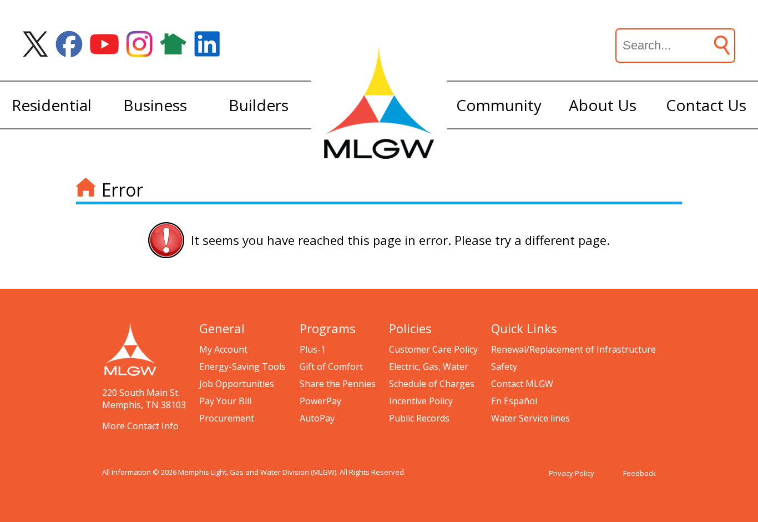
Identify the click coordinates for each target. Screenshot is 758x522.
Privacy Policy (571, 473)
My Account (223, 349)
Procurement (226, 418)
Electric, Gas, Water (428, 366)
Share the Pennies (338, 384)
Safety (504, 366)
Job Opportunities (236, 384)
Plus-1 (313, 349)
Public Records (419, 418)
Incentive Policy (421, 401)
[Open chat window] (710, 521)
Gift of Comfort (331, 366)
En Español (514, 401)
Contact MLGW (522, 384)
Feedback (639, 473)
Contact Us (706, 105)
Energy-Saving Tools (242, 366)
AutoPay (317, 418)
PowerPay (320, 401)
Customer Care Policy (433, 349)
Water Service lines (530, 418)
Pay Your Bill (225, 401)
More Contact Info (140, 426)
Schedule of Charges (431, 384)
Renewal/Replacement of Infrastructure (573, 349)
